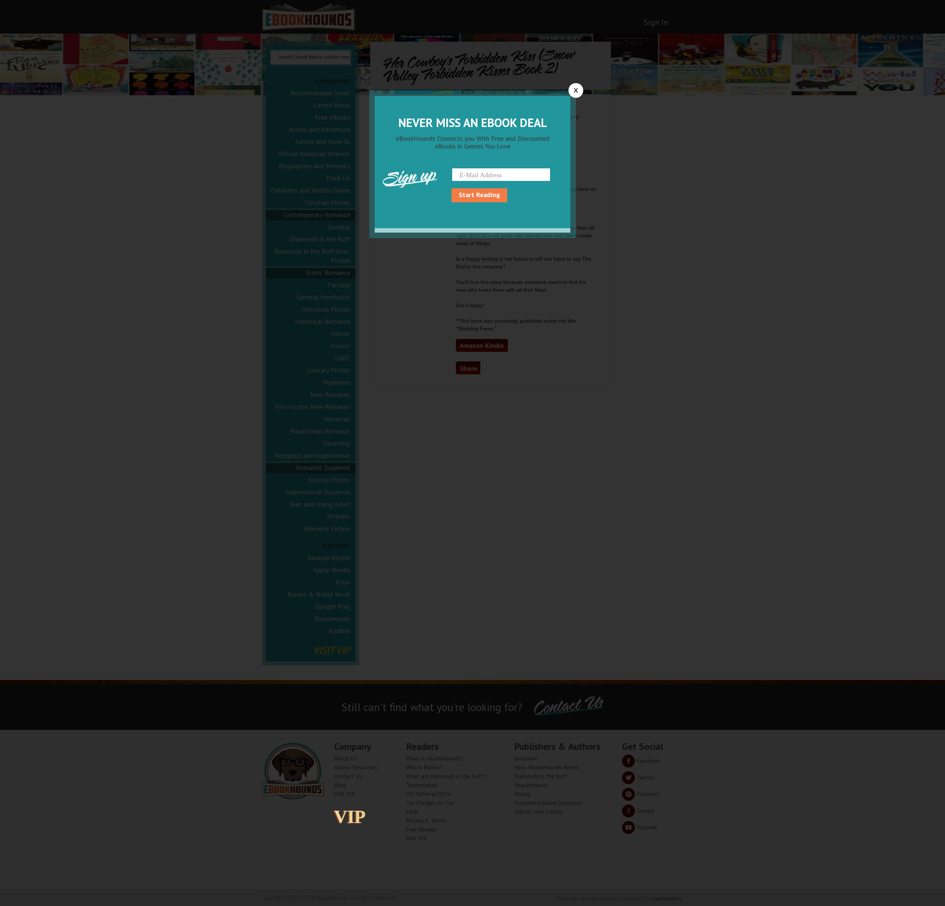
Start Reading (479, 195)
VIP (350, 816)
